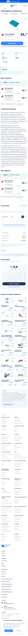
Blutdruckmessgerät (18, 463)
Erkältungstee (17, 440)
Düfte (3, 481)
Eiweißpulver (17, 501)
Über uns (4, 571)
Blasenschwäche (18, 510)
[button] (14, 24)
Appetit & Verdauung (18, 483)
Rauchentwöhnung (19, 515)
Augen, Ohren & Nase (19, 426)
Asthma (3, 428)
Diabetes (4, 434)
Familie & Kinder (18, 443)
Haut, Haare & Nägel (6, 460)
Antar (3, 54)
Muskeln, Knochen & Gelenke (6, 497)
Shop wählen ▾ (5, 216)
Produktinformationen (7, 584)
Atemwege (4, 426)
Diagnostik (4, 519)
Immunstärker (17, 471)
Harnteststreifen (5, 440)
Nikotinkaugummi (18, 517)
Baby (15, 445)
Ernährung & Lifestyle (6, 443)
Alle (12, 216)
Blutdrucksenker (18, 464)
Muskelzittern (4, 512)
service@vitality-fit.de (9, 603)
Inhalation (3, 430)
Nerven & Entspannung (7, 506)
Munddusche (17, 492)
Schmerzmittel (5, 524)
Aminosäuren (17, 499)
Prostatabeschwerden (6, 492)
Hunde (3, 538)
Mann (3, 488)
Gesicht (3, 484)
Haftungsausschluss (6, 589)
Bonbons (3, 447)
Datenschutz (4, 594)
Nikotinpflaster (17, 519)
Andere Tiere (4, 536)
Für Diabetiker (4, 449)
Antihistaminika (17, 421)
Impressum (4, 597)
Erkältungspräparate (18, 438)
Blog (3, 563)
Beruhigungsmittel (5, 509)
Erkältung (17, 434)
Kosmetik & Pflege (6, 478)
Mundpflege (17, 494)
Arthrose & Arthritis (5, 500)
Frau (16, 452)
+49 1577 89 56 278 (8, 607)
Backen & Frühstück (5, 445)
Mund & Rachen (18, 488)
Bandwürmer (17, 485)
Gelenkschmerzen (5, 529)
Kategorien (4, 558)
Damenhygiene (17, 454)
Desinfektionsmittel (5, 517)
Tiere (3, 534)
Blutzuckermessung (5, 436)
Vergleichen (14, 13)
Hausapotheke (17, 447)
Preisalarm (5, 13)
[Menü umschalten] (2, 6)
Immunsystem (18, 469)
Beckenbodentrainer (18, 526)
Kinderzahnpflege (18, 490)
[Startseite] (1, 8)
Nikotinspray (17, 521)
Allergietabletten (18, 419)
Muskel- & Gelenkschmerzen (7, 454)
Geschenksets (4, 483)
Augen (16, 428)
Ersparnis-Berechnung (7, 579)
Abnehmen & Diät (6, 417)
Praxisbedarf (4, 515)
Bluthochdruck (17, 466)
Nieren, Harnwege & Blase (20, 506)
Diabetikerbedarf (5, 438)
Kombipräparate (18, 473)
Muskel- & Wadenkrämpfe (6, 503)
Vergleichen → (10, 310)
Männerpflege (4, 490)
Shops (3, 553)
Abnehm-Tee (4, 419)
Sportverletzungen (5, 457)
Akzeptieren (8, 630)
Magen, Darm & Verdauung (18, 479)
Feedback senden (8, 404)
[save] (25, 19)
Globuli (3, 474)
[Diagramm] (22, 216)
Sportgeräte (4, 456)
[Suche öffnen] (26, 6)
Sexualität (17, 524)
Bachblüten (4, 472)
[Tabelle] (26, 216)
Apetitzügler (4, 421)
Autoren (3, 573)
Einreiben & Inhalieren (19, 436)
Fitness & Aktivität (6, 452)
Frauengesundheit (18, 456)
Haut (2, 463)
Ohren (16, 431)
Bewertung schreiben (14, 283)
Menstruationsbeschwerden (20, 457)
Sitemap (3, 566)
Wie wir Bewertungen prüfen (14, 286)
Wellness (16, 534)
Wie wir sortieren (6, 581)
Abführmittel (17, 482)
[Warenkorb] (24, 6)
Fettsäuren (17, 502)
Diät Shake (4, 423)
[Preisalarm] (25, 43)
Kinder (16, 449)
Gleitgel (16, 528)
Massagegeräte (18, 540)
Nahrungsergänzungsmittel (21, 497)
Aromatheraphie (18, 536)
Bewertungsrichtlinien (7, 586)
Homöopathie (4, 476)
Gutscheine (4, 560)
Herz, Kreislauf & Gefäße (20, 460)
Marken (3, 555)
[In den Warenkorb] (12, 301)
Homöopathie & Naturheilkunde (5, 470)
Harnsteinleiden (18, 512)
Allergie (16, 417)
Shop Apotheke (10, 34)
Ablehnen (19, 630)
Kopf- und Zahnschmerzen (7, 531)
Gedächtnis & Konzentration (7, 510)
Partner (3, 576)
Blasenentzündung (18, 509)
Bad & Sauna (17, 538)
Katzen (3, 540)
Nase (16, 430)
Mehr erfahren (20, 104)
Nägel (3, 464)
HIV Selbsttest (17, 529)
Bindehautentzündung (19, 423)
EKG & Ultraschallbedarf (6, 521)
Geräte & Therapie (5, 502)
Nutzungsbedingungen (7, 591)
